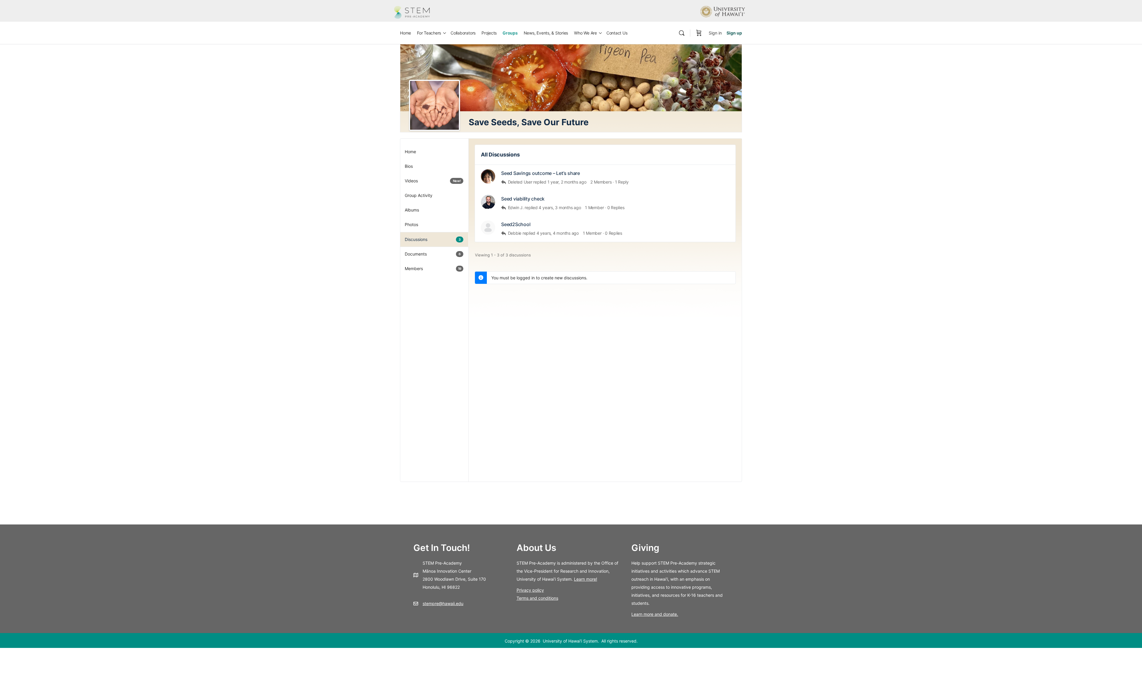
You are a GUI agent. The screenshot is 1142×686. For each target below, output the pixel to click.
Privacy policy (530, 590)
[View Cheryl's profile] (488, 176)
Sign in (715, 32)
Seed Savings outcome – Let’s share (540, 173)
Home (410, 151)
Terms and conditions (537, 598)
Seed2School (515, 224)
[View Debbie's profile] (488, 227)
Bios (409, 166)
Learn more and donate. (654, 614)
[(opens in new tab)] (722, 11)
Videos (432, 180)
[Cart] (699, 33)
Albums (412, 209)
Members (433, 268)
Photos (411, 224)
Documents (433, 253)
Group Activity (418, 195)
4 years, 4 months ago (558, 233)
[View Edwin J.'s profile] (488, 202)
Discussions (433, 239)
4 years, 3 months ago (560, 207)
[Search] (682, 33)
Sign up (734, 32)
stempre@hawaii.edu (443, 603)
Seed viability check (523, 199)
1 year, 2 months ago (567, 181)
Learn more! (585, 579)
